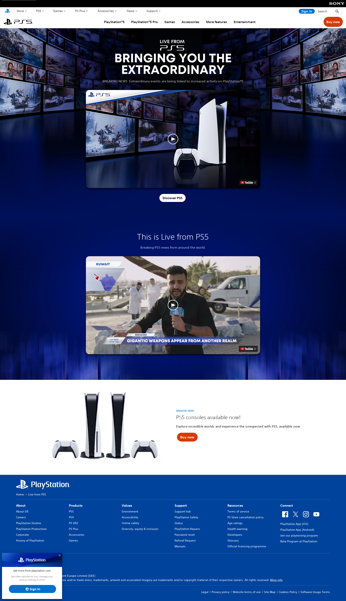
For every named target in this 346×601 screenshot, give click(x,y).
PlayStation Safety (186, 517)
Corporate (22, 534)
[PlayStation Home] (7, 11)
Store (20, 11)
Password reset (185, 534)
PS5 (38, 11)
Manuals (180, 546)
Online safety (130, 523)
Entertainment (244, 22)
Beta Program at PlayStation (298, 541)
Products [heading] (75, 505)
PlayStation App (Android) (297, 529)
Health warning (237, 529)
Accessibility (130, 517)
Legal (204, 592)
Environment (130, 511)
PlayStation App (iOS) (294, 524)
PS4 (71, 517)
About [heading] (20, 505)
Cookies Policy (288, 592)
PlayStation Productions (31, 529)
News (131, 11)
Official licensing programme (246, 546)
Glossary (233, 540)
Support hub (183, 511)
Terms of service (238, 511)
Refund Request (185, 540)
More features (216, 22)
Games (58, 11)
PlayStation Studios (28, 523)
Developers (234, 534)
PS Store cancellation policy (245, 517)
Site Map (270, 592)
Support (152, 11)
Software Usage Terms (315, 592)
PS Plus (80, 11)
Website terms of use (247, 592)
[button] (173, 139)
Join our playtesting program (299, 535)
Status (179, 523)
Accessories (106, 11)
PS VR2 (73, 523)
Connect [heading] (286, 505)
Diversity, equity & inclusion (140, 529)
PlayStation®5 (114, 22)
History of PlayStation (30, 540)
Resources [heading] (235, 505)
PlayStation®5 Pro (144, 22)
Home (20, 494)
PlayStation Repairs (187, 529)
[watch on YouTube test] (248, 182)
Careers (21, 517)
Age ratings (235, 523)
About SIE (22, 511)
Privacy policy (220, 592)
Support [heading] (181, 505)
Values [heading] (127, 505)
